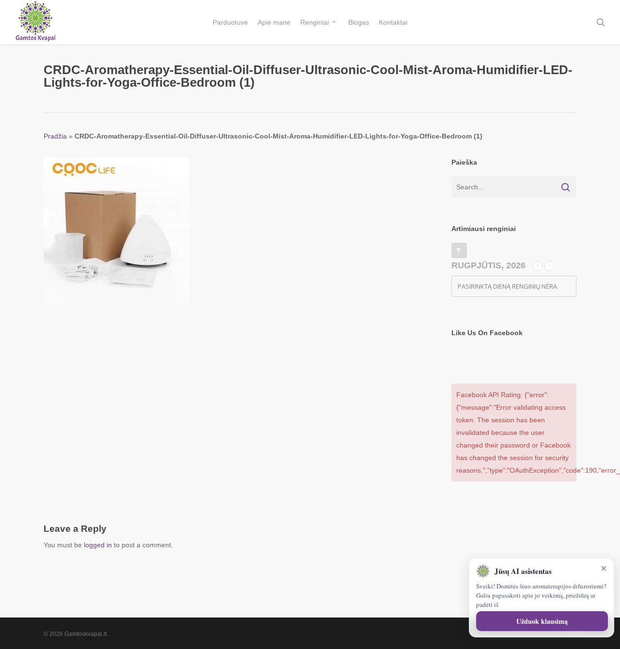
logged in (98, 545)
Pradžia (55, 136)
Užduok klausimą (542, 621)
